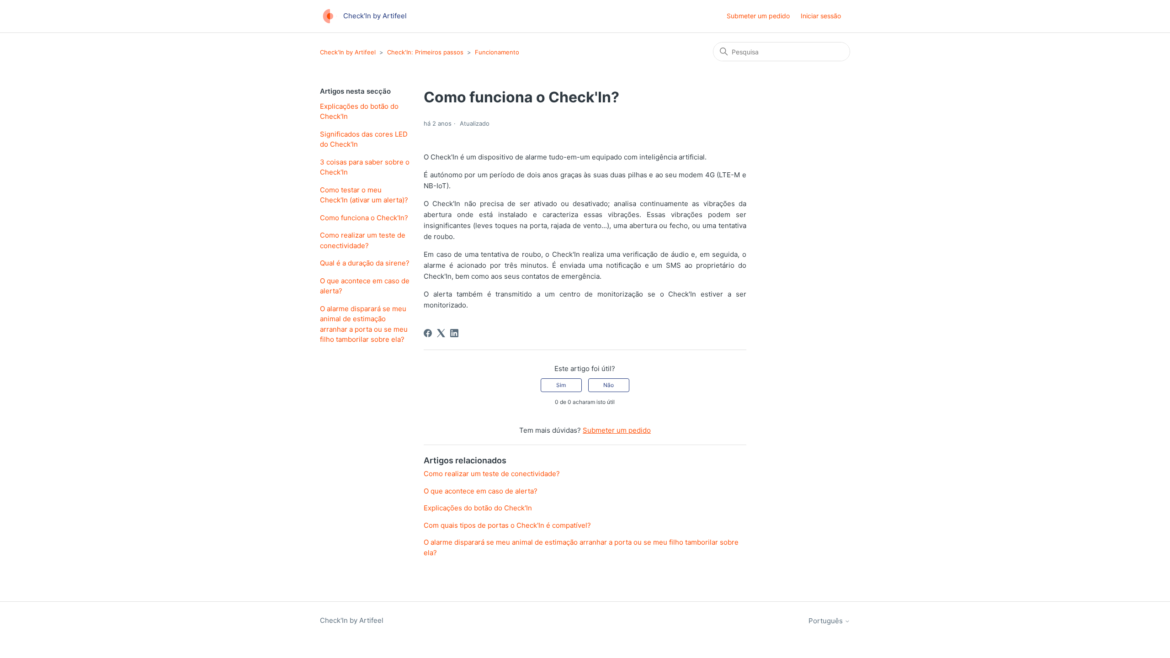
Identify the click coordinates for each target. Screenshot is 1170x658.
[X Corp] (441, 333)
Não (608, 385)
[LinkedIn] (454, 333)
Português (826, 621)
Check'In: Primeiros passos (425, 52)
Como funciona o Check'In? (364, 217)
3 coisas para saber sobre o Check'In (365, 167)
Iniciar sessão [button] (821, 16)
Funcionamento (497, 52)
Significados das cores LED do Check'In (364, 139)
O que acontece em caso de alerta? (365, 286)
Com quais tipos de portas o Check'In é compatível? (507, 525)
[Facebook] (428, 333)
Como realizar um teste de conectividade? (362, 240)
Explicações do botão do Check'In (359, 111)
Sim (561, 385)
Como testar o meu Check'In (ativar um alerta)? (364, 195)
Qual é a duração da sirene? (365, 263)
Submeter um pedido (758, 16)
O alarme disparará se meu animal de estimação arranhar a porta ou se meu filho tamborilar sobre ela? (364, 324)
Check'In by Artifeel (348, 52)
